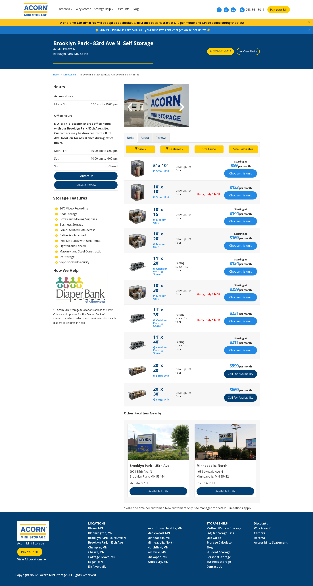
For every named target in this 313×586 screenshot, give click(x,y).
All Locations (69, 74)
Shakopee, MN (157, 557)
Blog (136, 9)
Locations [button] (64, 9)
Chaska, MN (96, 552)
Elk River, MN (97, 567)
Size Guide (209, 149)
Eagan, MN (95, 562)
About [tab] (145, 138)
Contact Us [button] (85, 176)
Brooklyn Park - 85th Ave (105, 542)
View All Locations (30, 559)
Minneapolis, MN (158, 538)
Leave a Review (86, 185)
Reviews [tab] (161, 138)
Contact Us (214, 567)
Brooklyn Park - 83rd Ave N (107, 538)
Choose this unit (240, 173)
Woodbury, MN (157, 562)
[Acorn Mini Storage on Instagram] (226, 10)
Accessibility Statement (271, 542)
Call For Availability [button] (240, 374)
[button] (129, 105)
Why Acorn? (83, 9)
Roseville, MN (156, 552)
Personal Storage (218, 557)
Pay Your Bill (278, 10)
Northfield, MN (157, 547)
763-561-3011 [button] (221, 51)
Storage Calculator (219, 542)
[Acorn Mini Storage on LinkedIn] (233, 10)
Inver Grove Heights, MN (164, 528)
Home (56, 74)
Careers (259, 533)
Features (175, 149)
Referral (260, 538)
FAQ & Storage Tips (220, 533)
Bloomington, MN (100, 533)
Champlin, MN (97, 547)
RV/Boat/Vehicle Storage (223, 528)
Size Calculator (243, 149)
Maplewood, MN (158, 533)
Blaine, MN (95, 528)
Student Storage (218, 552)
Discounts (123, 9)
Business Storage (218, 562)
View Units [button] (249, 51)
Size (141, 149)
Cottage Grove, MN (102, 557)
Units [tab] (130, 138)
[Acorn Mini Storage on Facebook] (219, 10)
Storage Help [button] (102, 9)
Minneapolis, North (160, 542)
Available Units (158, 491)
